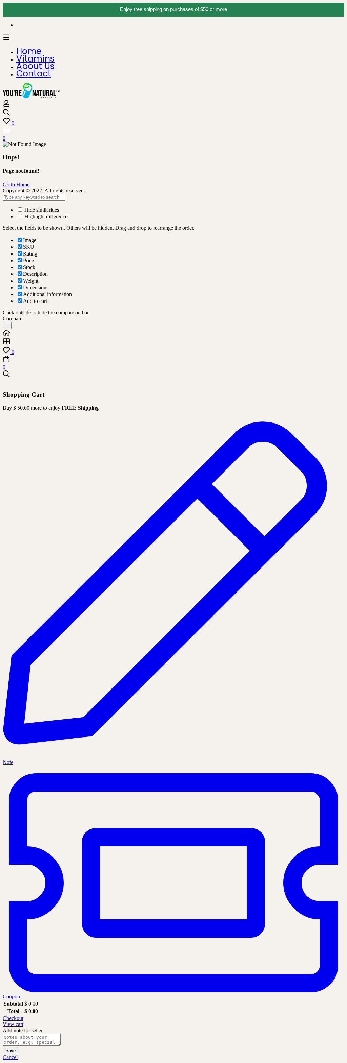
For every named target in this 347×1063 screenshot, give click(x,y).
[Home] (173, 333)
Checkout (13, 1018)
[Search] (173, 112)
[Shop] (173, 342)
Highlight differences (46, 216)
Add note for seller (23, 1030)
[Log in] (6, 105)
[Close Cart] (5, 382)
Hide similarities (41, 210)
